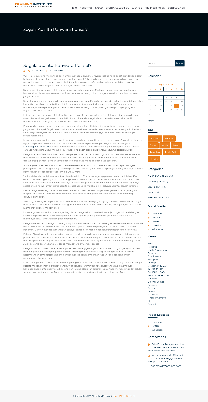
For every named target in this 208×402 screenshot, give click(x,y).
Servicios (152, 278)
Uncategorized (155, 192)
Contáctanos (154, 256)
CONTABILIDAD (156, 272)
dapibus (169, 138)
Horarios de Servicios (159, 275)
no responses (56, 71)
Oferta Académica (157, 250)
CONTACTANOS (176, 8)
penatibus (155, 152)
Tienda (151, 288)
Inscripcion (153, 259)
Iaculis (165, 145)
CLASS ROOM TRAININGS (160, 176)
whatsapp (157, 229)
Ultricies (154, 159)
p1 (149, 300)
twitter (155, 221)
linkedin (156, 225)
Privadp (152, 262)
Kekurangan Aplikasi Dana (37, 146)
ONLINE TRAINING (157, 187)
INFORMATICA (155, 269)
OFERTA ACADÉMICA (117, 8)
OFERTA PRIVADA (157, 266)
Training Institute (123, 396)
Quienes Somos (156, 281)
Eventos (152, 253)
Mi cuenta (153, 294)
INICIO (73, 8)
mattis (176, 145)
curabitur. (155, 138)
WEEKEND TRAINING (158, 197)
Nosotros (152, 246)
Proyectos (153, 285)
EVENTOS (136, 8)
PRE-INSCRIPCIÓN (155, 8)
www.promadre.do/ (158, 361)
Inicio (150, 243)
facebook (156, 213)
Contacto (152, 304)
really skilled (171, 152)
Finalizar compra (157, 297)
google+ (155, 217)
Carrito (151, 291)
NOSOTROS (86, 8)
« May (151, 120)
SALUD (99, 8)
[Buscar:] (161, 63)
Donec (153, 145)
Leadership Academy (158, 181)
